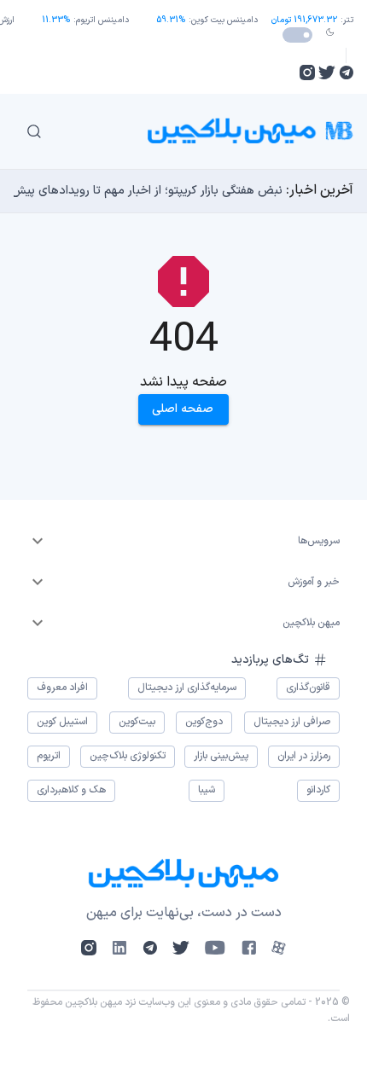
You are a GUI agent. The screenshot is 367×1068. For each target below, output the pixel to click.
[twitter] (326, 72)
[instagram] (307, 72)
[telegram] (346, 72)
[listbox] (183, 540)
